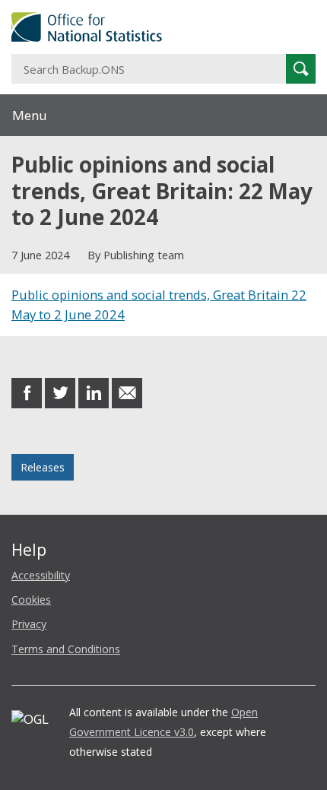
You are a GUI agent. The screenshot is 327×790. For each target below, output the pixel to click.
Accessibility (40, 575)
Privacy (28, 624)
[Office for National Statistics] (163, 27)
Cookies (31, 599)
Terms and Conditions (65, 649)
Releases (43, 467)
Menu (29, 115)
